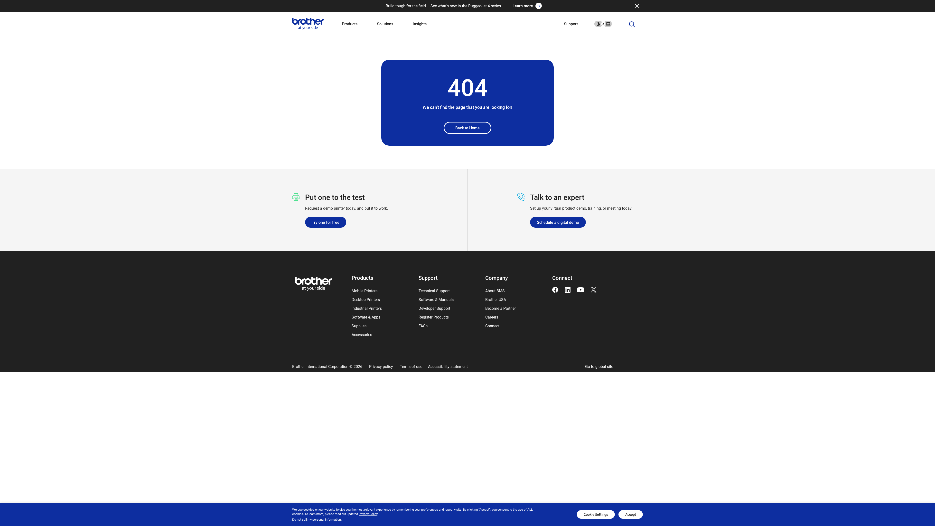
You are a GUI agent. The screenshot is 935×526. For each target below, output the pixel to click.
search (632, 25)
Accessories (362, 334)
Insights (420, 23)
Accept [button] (630, 514)
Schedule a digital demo (558, 222)
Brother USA (495, 299)
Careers (491, 316)
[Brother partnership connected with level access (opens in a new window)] (603, 23)
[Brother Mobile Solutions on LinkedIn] (567, 289)
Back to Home (467, 127)
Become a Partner (500, 308)
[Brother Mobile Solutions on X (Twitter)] (594, 289)
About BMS (495, 290)
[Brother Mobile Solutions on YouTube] (580, 289)
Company (496, 277)
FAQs (423, 325)
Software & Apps (366, 316)
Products (349, 23)
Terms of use (411, 366)
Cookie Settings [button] (596, 514)
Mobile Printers (364, 290)
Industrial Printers (367, 308)
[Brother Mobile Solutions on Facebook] (555, 289)
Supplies (359, 325)
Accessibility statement (448, 366)
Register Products (434, 316)
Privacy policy (381, 366)
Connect (492, 325)
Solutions (385, 23)
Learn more (523, 5)
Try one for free (325, 222)
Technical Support (434, 290)
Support (571, 23)
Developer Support (434, 308)
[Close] (637, 6)
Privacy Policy (368, 514)
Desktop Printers (366, 299)
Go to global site (599, 366)
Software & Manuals (436, 299)
